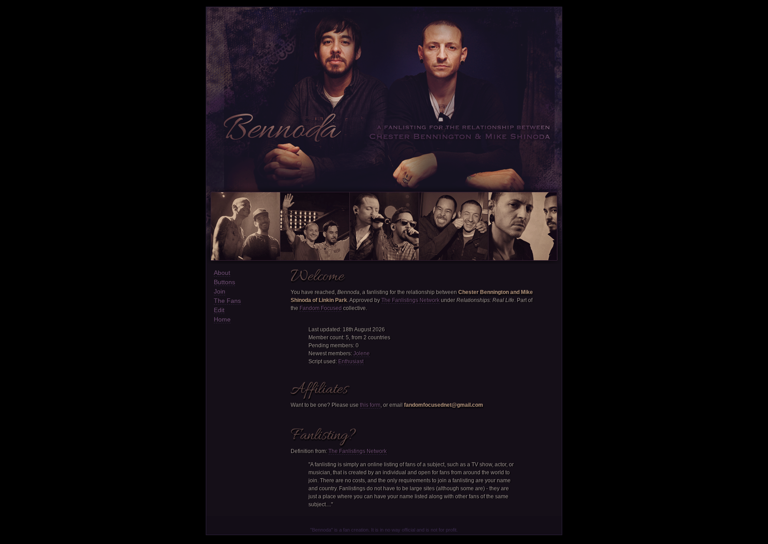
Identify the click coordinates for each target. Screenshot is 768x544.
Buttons (224, 282)
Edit (219, 310)
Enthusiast (351, 361)
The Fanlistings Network (410, 300)
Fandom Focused (321, 308)
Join (219, 291)
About (222, 272)
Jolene (361, 353)
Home (222, 319)
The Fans (227, 300)
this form (370, 405)
